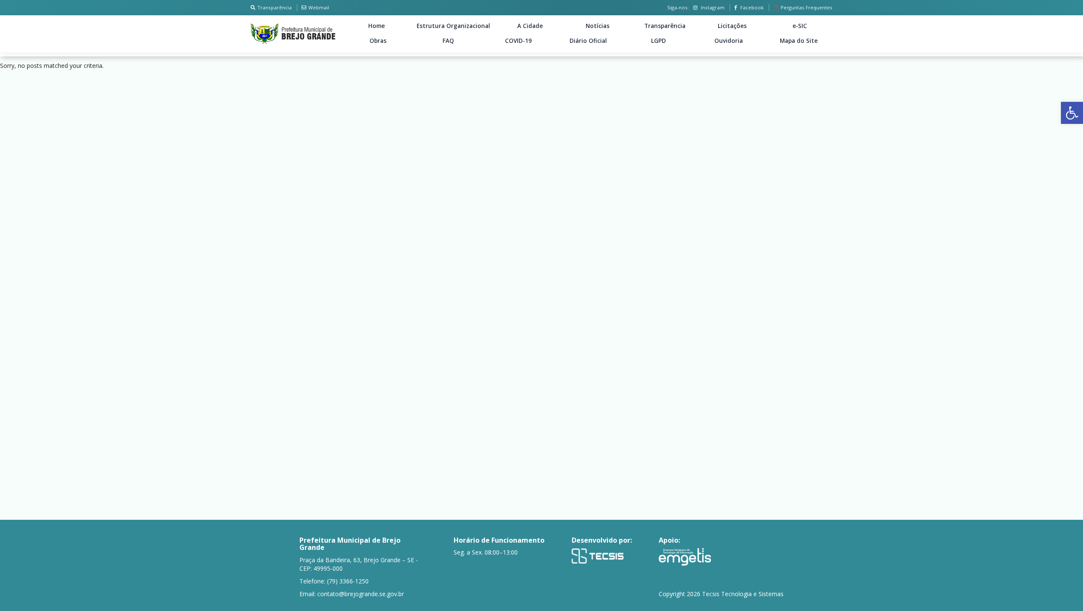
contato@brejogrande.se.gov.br (360, 594)
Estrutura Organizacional (453, 26)
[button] (1072, 113)
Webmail (318, 7)
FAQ (448, 41)
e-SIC (800, 26)
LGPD (658, 41)
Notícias (597, 26)
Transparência (274, 7)
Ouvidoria (728, 41)
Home (376, 26)
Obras (377, 41)
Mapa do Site (799, 41)
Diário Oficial (588, 41)
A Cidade (530, 26)
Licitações (732, 26)
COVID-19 (518, 41)
